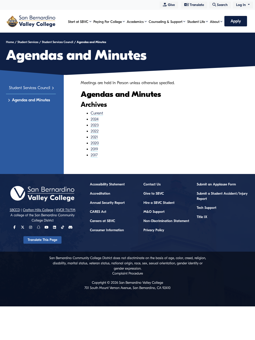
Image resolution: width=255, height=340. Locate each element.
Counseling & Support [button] (165, 22)
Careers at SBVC (102, 221)
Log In (241, 5)
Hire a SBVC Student (159, 203)
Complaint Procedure (127, 274)
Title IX (202, 217)
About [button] (214, 22)
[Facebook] (14, 227)
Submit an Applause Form (216, 184)
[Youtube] (46, 227)
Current (97, 113)
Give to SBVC (153, 194)
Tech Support (206, 208)
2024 (95, 119)
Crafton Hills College (38, 210)
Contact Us (152, 184)
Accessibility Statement (107, 184)
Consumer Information (107, 230)
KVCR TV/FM (65, 210)
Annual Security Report (107, 203)
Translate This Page (42, 240)
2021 (94, 137)
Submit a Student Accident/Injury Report (222, 196)
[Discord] (70, 227)
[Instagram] (30, 227)
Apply (236, 21)
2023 (95, 125)
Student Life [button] (196, 22)
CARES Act (98, 212)
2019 (94, 149)
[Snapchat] (38, 227)
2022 (95, 131)
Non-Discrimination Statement (166, 221)
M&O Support (154, 212)
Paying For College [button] (107, 22)
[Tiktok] (62, 227)
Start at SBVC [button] (78, 22)
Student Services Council (57, 42)
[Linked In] (54, 227)
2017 (94, 155)
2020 (95, 143)
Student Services (27, 42)
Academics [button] (135, 22)
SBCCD (15, 210)
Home (10, 42)
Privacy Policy (153, 230)
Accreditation (100, 194)
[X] (22, 227)
